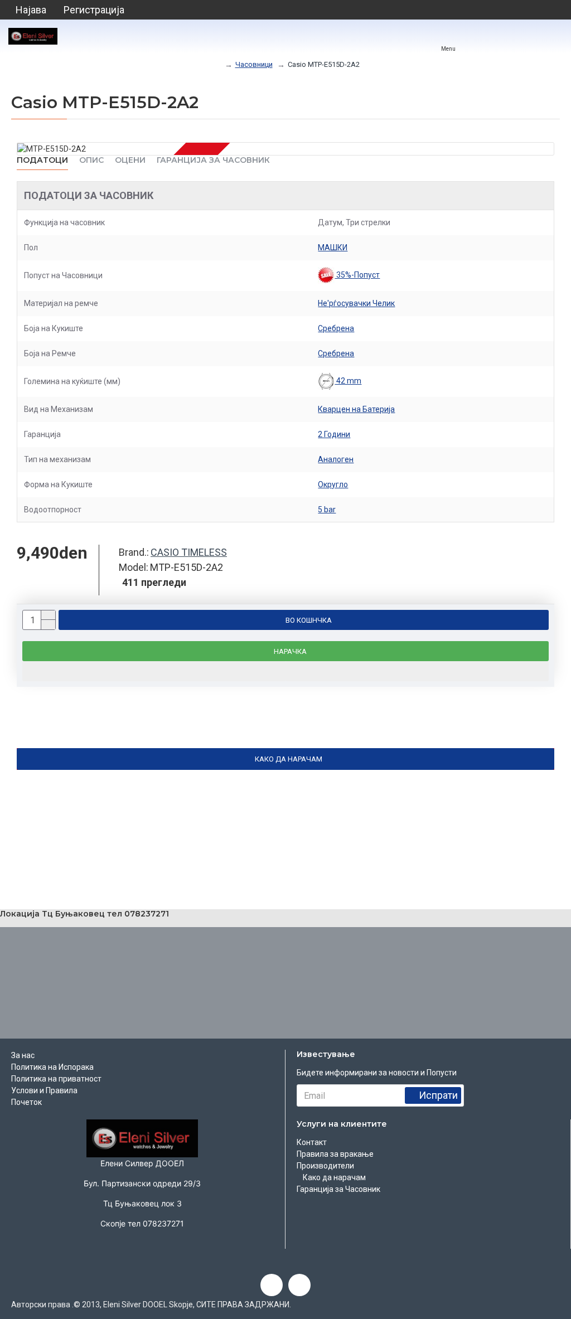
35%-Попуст (357, 274)
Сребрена (336, 328)
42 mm (348, 380)
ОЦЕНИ (130, 160)
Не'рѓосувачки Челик (356, 303)
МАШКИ (332, 247)
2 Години (334, 434)
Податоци (42, 160)
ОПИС (91, 160)
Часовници (254, 64)
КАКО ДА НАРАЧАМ (288, 759)
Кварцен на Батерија (356, 409)
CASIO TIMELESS (189, 552)
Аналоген (336, 459)
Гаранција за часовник (213, 160)
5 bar (327, 509)
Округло (333, 484)
